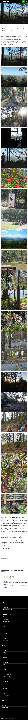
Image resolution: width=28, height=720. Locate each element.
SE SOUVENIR (3, 702)
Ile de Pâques (6, 628)
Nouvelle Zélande (7, 674)
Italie (4, 652)
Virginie (12, 33)
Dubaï (4, 664)
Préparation (6, 607)
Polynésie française (7, 676)
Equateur (5, 626)
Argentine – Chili (6, 621)
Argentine (5, 619)
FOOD (2, 698)
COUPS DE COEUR (4, 700)
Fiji (4, 671)
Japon (4, 635)
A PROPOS (2, 710)
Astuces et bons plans (7, 609)
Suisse (4, 655)
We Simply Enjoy (5, 1)
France (4, 650)
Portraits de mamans (7, 614)
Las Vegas (5, 686)
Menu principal (26, 1)
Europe (3, 645)
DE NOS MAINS (3, 705)
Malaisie (5, 638)
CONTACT (2, 712)
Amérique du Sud (5, 616)
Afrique (3, 693)
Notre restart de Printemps (6, 559)
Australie (5, 669)
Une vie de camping (4, 564)
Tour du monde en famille (7, 604)
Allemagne (5, 647)
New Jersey (5, 690)
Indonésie (5, 633)
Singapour (5, 640)
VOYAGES (2, 602)
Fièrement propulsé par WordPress (7, 718)
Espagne (5, 657)
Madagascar (6, 695)
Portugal (5, 659)
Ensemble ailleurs (4, 707)
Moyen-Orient (5, 662)
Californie (5, 681)
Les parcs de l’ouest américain (9, 683)
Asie (3, 631)
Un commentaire (19, 33)
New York (5, 688)
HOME (2, 600)
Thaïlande (5, 643)
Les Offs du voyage (7, 612)
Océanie (3, 667)
